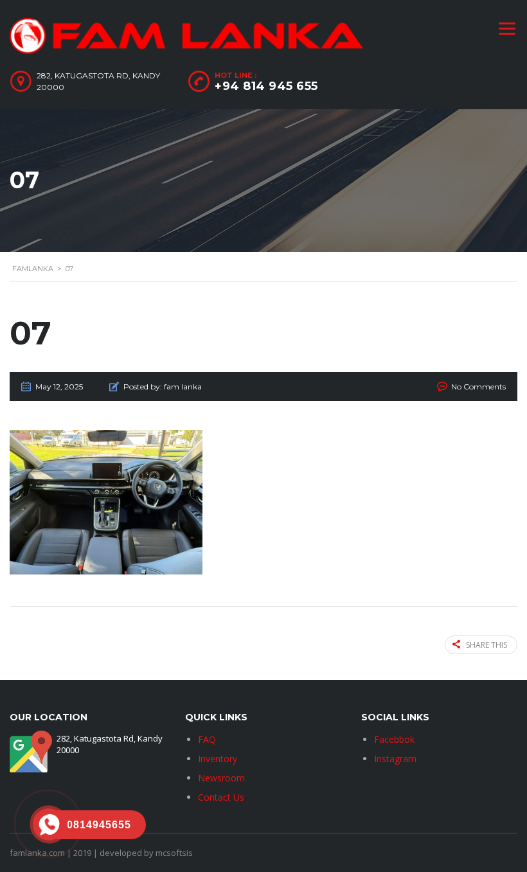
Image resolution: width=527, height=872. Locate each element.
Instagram (395, 758)
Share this (486, 644)
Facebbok (394, 739)
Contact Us (221, 797)
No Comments (478, 386)
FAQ (207, 739)
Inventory (217, 758)
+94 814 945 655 (266, 86)
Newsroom (221, 778)
